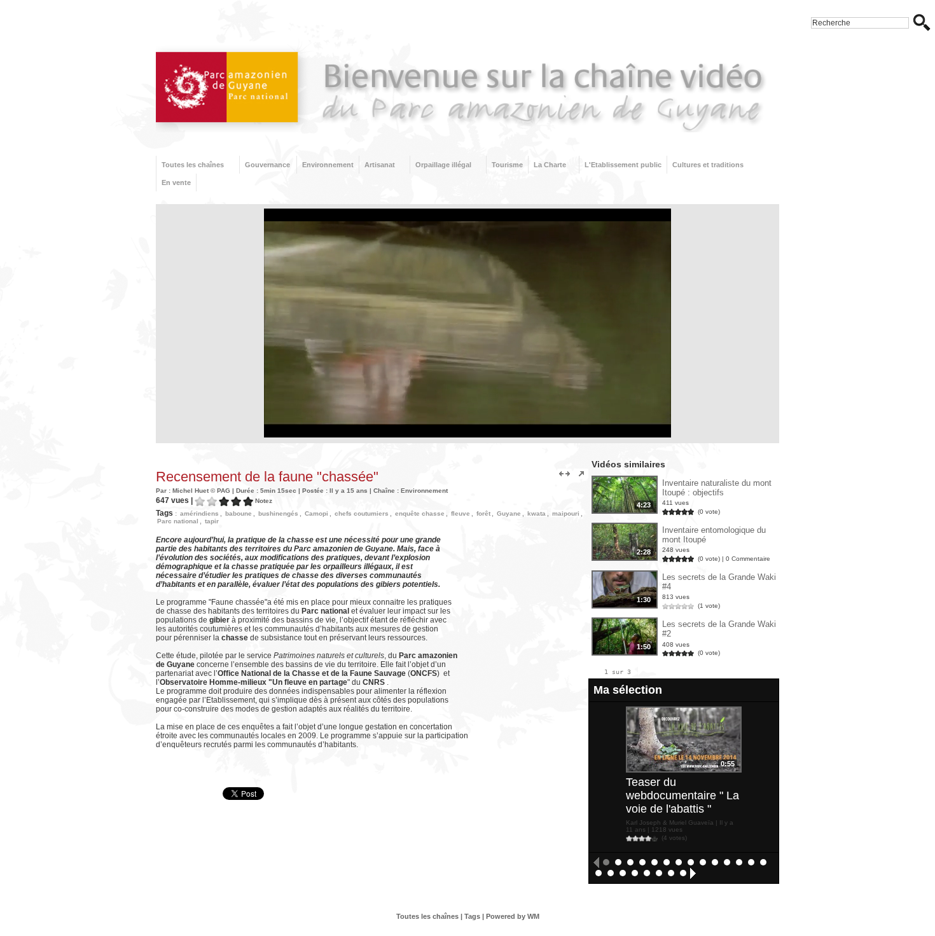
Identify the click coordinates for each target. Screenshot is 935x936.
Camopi (316, 513)
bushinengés (278, 513)
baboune (238, 513)
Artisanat (379, 165)
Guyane (509, 513)
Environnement (328, 165)
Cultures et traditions (708, 165)
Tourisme (507, 165)
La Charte (550, 165)
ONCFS (423, 673)
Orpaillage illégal (443, 165)
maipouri (565, 513)
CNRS (374, 682)
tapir (212, 521)
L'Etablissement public (623, 165)
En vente (176, 182)
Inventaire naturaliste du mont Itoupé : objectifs (717, 487)
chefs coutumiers (362, 513)
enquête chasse (420, 513)
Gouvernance (267, 165)
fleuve (460, 513)
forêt (483, 513)
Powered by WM (512, 916)
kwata (536, 513)
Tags (472, 916)
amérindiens (199, 513)
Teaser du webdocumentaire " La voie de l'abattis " (682, 795)
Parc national (177, 521)
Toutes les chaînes (193, 165)
